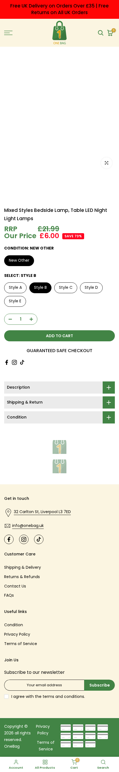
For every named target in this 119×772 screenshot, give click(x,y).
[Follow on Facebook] (6, 362)
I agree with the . (48, 696)
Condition (13, 625)
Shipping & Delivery (22, 567)
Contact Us (15, 586)
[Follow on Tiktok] (22, 362)
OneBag (12, 746)
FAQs (9, 595)
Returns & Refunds (22, 576)
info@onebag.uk (28, 525)
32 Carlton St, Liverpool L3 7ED (42, 511)
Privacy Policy (17, 634)
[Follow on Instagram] (14, 362)
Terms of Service (20, 643)
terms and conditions (63, 696)
